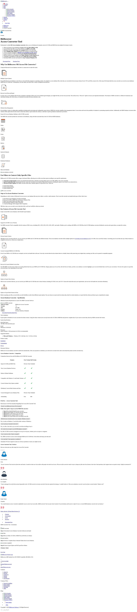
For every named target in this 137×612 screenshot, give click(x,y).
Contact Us (5, 574)
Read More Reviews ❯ (14, 511)
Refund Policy (6, 586)
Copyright (5, 587)
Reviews (7, 519)
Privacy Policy (6, 584)
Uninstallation (4, 343)
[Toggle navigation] (7, 1)
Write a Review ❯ (5, 511)
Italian (10, 13)
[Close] (1, 527)
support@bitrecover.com (6, 564)
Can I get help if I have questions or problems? (10, 439)
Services (5, 573)
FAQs (6, 517)
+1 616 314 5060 (4, 561)
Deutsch (12, 10)
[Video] (2, 33)
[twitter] (3, 610)
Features (7, 514)
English (11, 9)
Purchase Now (16, 61)
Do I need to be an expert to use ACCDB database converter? (14, 429)
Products (5, 5)
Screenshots (7, 516)
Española (12, 11)
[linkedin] (5, 610)
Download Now (6, 61)
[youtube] (6, 610)
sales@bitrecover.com (5, 567)
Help (7, 604)
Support (5, 17)
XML (4, 588)
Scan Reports (6, 578)
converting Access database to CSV (83, 238)
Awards (5, 577)
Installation (3, 341)
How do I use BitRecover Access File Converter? (11, 406)
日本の (13, 15)
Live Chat (7, 23)
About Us (5, 18)
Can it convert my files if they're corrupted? (10, 434)
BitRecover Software (14, 607)
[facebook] (1, 610)
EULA (2, 345)
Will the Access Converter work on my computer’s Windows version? (15, 418)
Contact (5, 19)
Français (13, 14)
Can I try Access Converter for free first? (9, 423)
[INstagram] (8, 610)
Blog (4, 6)
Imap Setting (9, 602)
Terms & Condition (7, 583)
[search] (4, 21)
